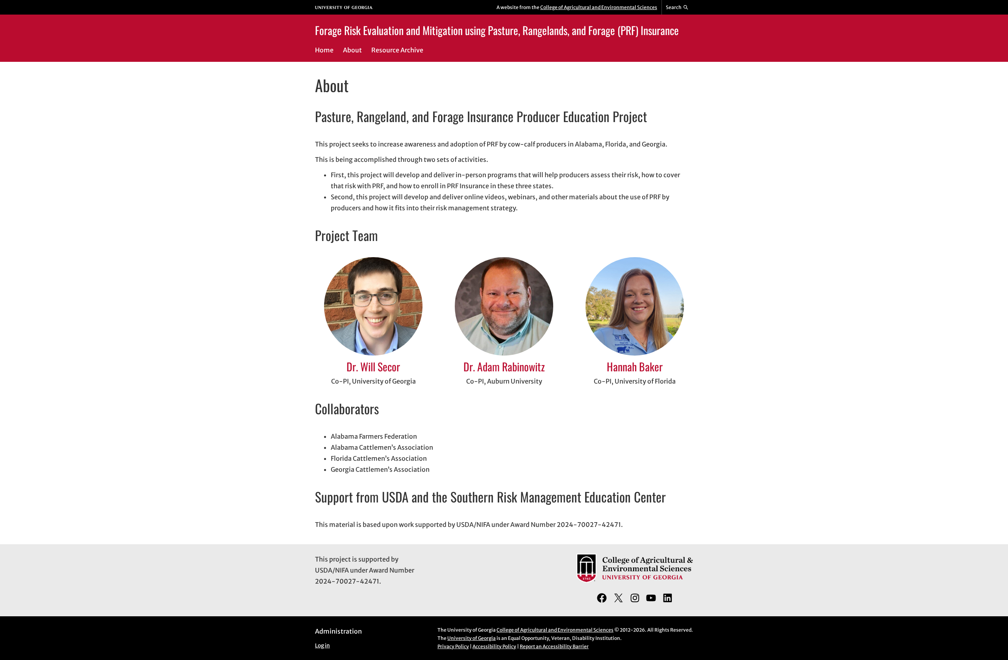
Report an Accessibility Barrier (554, 646)
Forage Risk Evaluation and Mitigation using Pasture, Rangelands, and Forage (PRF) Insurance (497, 30)
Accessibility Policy (494, 646)
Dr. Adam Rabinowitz (504, 366)
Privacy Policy (453, 646)
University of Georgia (471, 638)
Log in (322, 645)
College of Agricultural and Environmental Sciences (598, 7)
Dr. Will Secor (373, 366)
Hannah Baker (635, 366)
